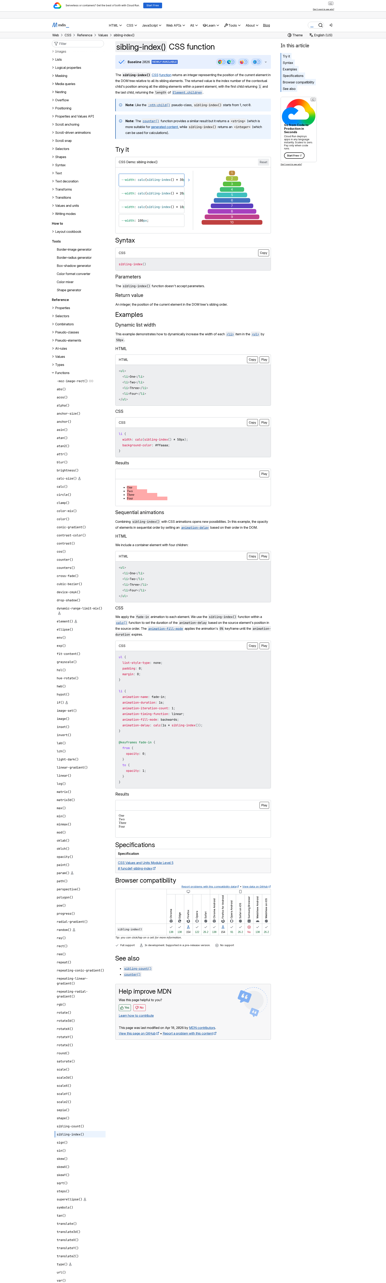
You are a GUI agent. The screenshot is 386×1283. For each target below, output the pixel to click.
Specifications (293, 76)
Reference (60, 300)
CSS (155, 75)
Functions (62, 373)
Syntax (288, 63)
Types (59, 365)
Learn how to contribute (136, 1015)
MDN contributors (202, 1028)
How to (57, 223)
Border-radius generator (74, 258)
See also (289, 89)
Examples (290, 69)
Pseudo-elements (68, 340)
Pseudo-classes (67, 332)
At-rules (61, 348)
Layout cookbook (68, 232)
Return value (129, 295)
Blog (266, 25)
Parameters (128, 277)
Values (60, 357)
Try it (286, 56)
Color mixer (65, 282)
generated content (164, 127)
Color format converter (73, 274)
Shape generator (69, 290)
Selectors (62, 316)
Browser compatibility (298, 82)
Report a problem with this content (188, 1033)
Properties (62, 308)
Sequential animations (139, 512)
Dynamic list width (135, 325)
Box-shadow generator (74, 266)
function (165, 75)
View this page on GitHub (137, 1033)
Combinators (64, 324)
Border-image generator (74, 249)
